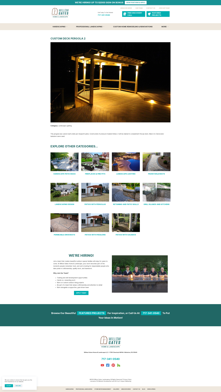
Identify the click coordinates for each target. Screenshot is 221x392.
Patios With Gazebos (126, 235)
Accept (8, 385)
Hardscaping (59, 27)
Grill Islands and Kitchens (156, 204)
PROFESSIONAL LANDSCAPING (89, 27)
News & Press (151, 389)
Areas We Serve (126, 389)
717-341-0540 (104, 15)
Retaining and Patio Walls (126, 204)
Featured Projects (91, 313)
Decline (18, 385)
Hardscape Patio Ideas (64, 174)
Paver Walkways (156, 174)
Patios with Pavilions (95, 235)
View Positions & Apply (135, 2)
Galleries (116, 389)
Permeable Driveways (64, 235)
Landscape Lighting (125, 174)
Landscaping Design (64, 204)
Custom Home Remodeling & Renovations (133, 27)
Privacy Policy (127, 379)
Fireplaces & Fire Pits (95, 174)
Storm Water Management (102, 389)
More (164, 27)
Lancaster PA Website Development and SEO (103, 381)
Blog (143, 389)
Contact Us (136, 389)
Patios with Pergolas (95, 204)
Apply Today (81, 293)
